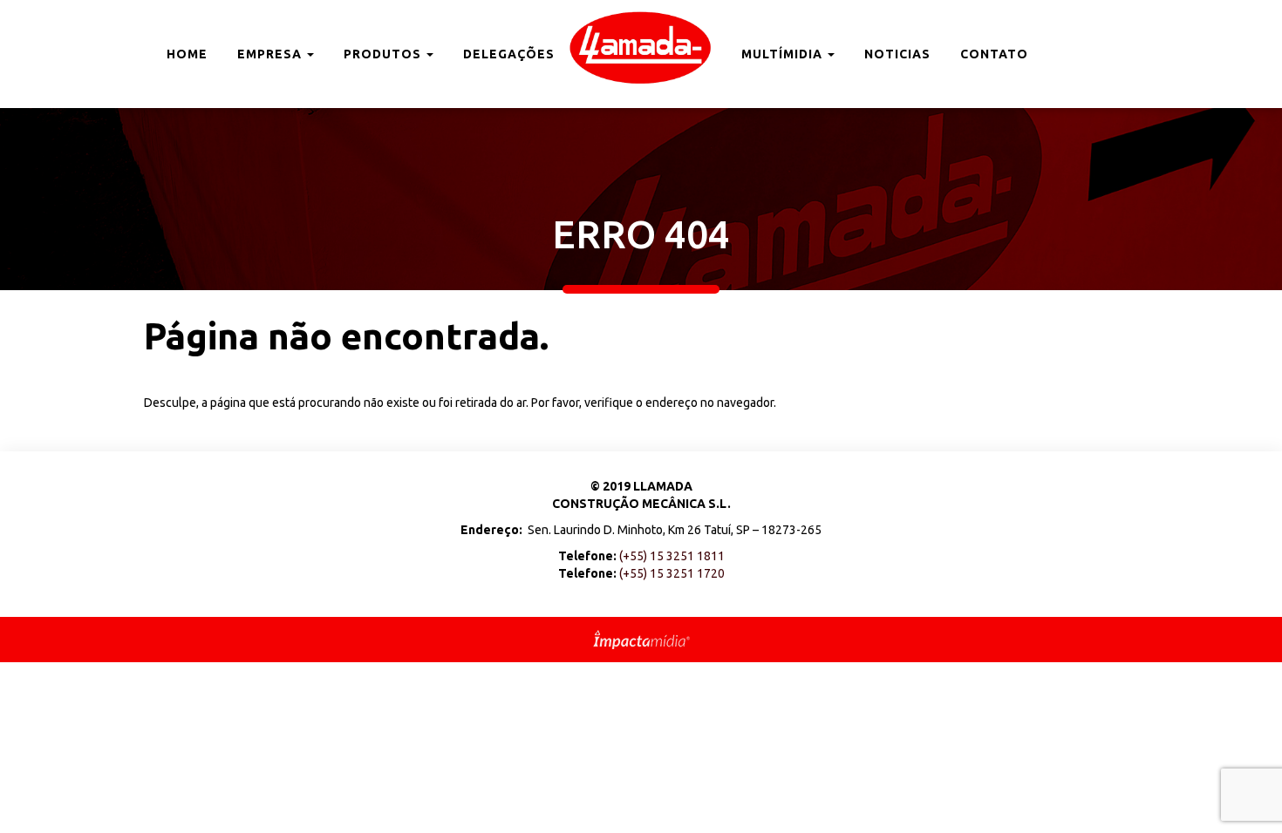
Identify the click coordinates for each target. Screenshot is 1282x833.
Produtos (384, 54)
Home (187, 54)
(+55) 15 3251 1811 (672, 556)
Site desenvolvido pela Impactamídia (641, 639)
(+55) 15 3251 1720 (672, 573)
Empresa (271, 54)
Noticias (897, 54)
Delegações (509, 54)
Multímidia (783, 54)
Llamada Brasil (641, 48)
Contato (994, 54)
